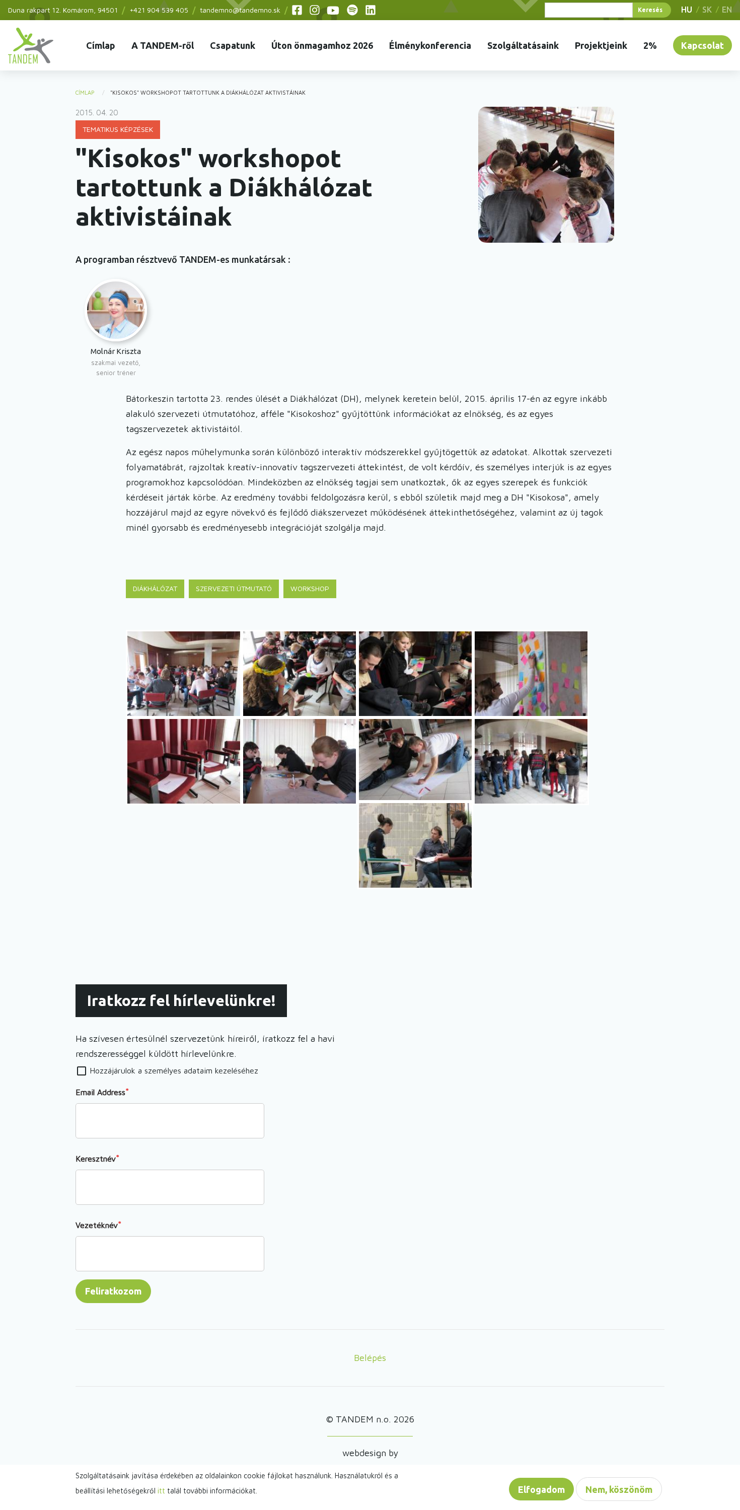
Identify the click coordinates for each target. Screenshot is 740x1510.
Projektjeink (601, 45)
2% (650, 45)
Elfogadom (541, 1489)
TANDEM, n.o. (30, 45)
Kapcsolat (702, 45)
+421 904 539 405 (158, 10)
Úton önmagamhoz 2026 (322, 45)
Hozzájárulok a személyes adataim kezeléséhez (174, 1070)
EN (727, 9)
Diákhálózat (155, 588)
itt (161, 1491)
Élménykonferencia (430, 45)
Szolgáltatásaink (523, 45)
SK (707, 9)
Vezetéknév (97, 1225)
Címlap (100, 45)
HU (686, 9)
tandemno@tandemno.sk (240, 10)
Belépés (370, 1357)
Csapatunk (232, 45)
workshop (309, 588)
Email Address (100, 1092)
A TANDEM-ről (162, 45)
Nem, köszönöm (618, 1489)
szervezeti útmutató (234, 588)
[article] (116, 328)
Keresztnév (96, 1158)
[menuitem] (30, 45)
